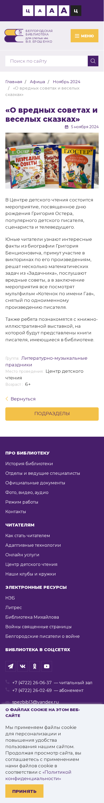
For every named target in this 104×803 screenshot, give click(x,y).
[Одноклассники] (34, 666)
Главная (13, 81)
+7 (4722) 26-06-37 (32, 682)
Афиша (37, 81)
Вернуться (23, 399)
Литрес (13, 607)
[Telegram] (10, 666)
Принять (24, 791)
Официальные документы (35, 482)
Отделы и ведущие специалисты (42, 473)
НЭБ (10, 598)
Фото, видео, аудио (27, 492)
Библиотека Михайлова (32, 617)
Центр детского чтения (31, 564)
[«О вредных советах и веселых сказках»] (52, 161)
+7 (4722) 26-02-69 (32, 690)
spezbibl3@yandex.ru (35, 702)
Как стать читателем (27, 535)
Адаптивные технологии (33, 545)
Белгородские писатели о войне (42, 636)
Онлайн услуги (22, 554)
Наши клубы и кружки (30, 574)
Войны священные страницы (38, 626)
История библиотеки (29, 463)
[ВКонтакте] (22, 666)
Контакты (15, 511)
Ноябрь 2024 (66, 81)
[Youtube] (46, 666)
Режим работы (21, 502)
